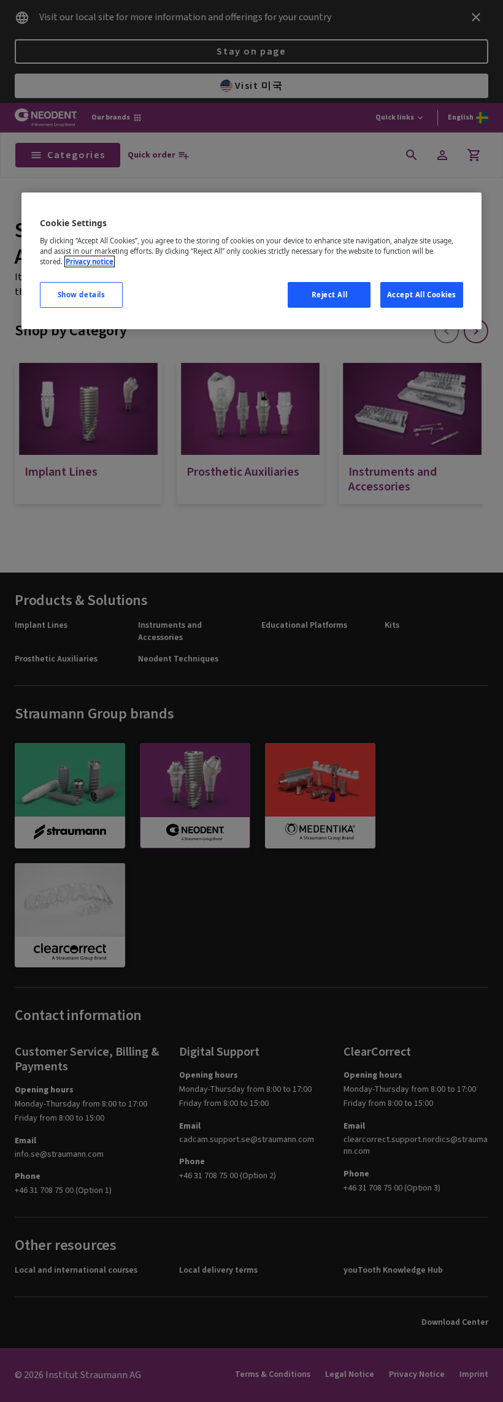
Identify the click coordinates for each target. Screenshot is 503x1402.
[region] (251, 260)
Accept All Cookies (421, 294)
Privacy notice (89, 261)
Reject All (330, 294)
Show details (82, 294)
